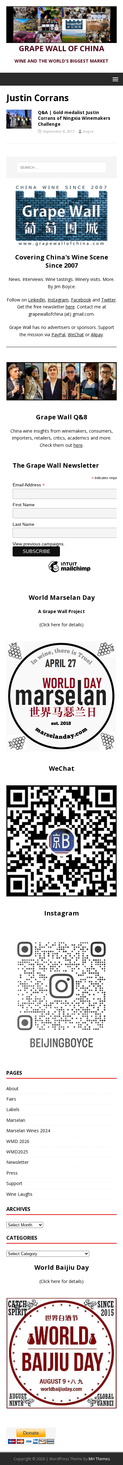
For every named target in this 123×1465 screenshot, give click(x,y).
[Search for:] (61, 167)
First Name (24, 504)
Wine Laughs (19, 1194)
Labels (13, 1109)
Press (12, 1173)
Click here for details (61, 625)
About (12, 1088)
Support (14, 1183)
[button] (114, 78)
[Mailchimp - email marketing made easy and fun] (69, 571)
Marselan (15, 1120)
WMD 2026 (17, 1141)
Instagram (58, 300)
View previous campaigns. (39, 543)
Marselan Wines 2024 (28, 1131)
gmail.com (83, 314)
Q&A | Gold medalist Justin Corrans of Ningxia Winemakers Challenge (74, 118)
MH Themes (99, 1459)
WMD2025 (17, 1152)
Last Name (23, 524)
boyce (88, 131)
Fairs (11, 1099)
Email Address (29, 485)
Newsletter (17, 1162)
